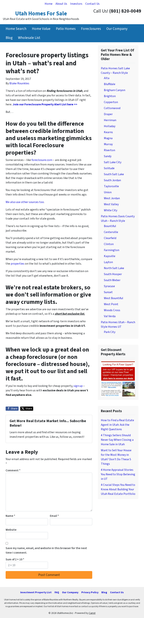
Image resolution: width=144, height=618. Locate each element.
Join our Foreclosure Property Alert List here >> (45, 104)
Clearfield (110, 238)
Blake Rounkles (19, 83)
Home (48, 4)
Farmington (111, 250)
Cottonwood (112, 108)
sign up (78, 386)
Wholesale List (29, 37)
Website (11, 530)
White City (110, 210)
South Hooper (113, 274)
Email (54, 516)
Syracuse (109, 286)
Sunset (108, 292)
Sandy (107, 156)
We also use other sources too (25, 202)
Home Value (41, 28)
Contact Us (92, 4)
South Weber (112, 280)
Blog (9, 37)
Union (108, 192)
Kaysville (109, 256)
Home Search (16, 28)
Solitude (109, 168)
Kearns (108, 132)
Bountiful (110, 226)
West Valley (111, 204)
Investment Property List (36, 592)
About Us (61, 4)
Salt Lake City (112, 162)
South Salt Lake (114, 174)
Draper (108, 114)
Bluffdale (109, 84)
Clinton (109, 244)
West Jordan (112, 198)
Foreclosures (91, 28)
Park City (109, 332)
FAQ (57, 592)
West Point (111, 304)
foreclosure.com (42, 160)
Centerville (111, 232)
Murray (108, 144)
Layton (108, 262)
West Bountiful (113, 298)
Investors (76, 4)
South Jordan (112, 180)
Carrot (92, 613)
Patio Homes (66, 28)
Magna (108, 138)
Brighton (110, 96)
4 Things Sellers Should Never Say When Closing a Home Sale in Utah (117, 439)
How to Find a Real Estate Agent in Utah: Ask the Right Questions (117, 424)
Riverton (109, 150)
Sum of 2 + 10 (15, 559)
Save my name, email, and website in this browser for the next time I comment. (46, 550)
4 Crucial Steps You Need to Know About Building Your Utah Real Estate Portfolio (118, 489)
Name (10, 516)
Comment (13, 470)
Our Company (117, 28)
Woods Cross (112, 310)
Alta (106, 78)
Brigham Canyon (114, 90)
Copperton (111, 102)
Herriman (110, 120)
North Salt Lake (114, 268)
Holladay (109, 126)
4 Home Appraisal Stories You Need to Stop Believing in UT (118, 474)
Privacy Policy (89, 592)
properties (17, 264)
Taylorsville (111, 186)
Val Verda (110, 316)
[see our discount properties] (118, 379)
